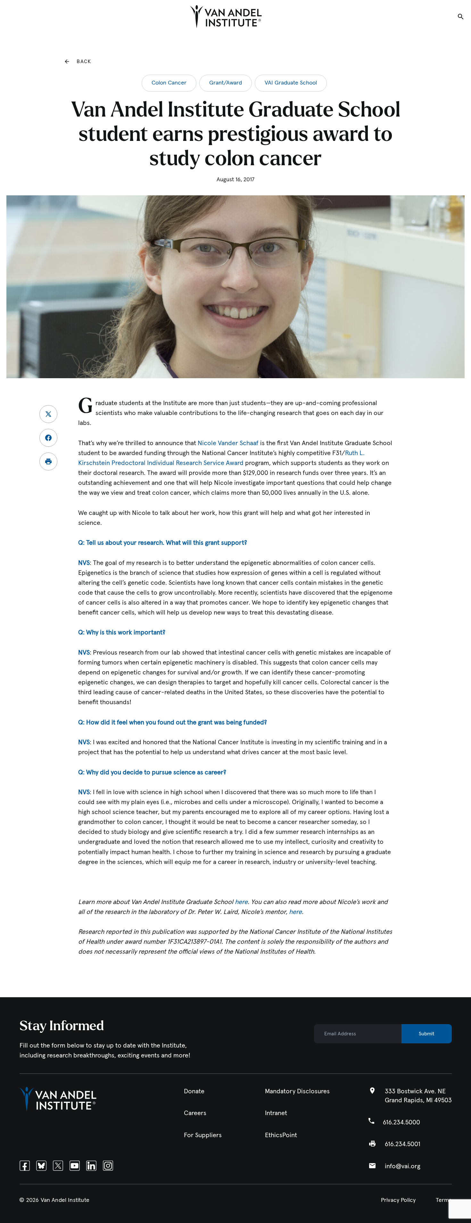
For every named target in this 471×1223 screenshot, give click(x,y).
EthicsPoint (281, 1135)
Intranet (276, 1113)
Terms (444, 1200)
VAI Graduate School (291, 83)
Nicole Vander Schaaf (228, 443)
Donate (194, 1091)
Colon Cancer (169, 83)
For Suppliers (203, 1135)
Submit (426, 1033)
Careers (195, 1113)
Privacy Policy (398, 1200)
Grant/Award (225, 83)
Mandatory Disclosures (297, 1091)
